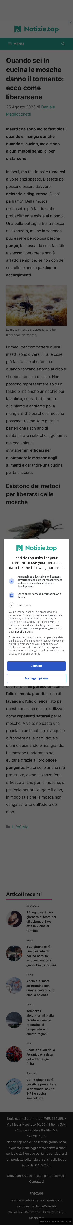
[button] (36, 605)
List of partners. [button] (24, 631)
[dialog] (36, 612)
